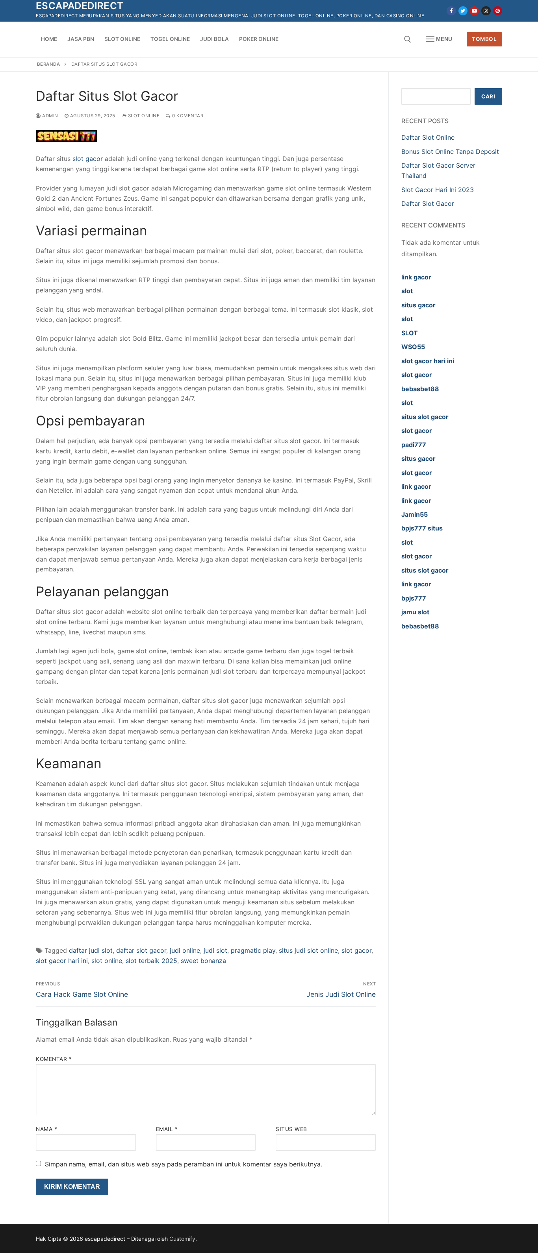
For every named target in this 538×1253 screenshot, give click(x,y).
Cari (488, 96)
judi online (185, 950)
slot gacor (87, 159)
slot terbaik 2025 (151, 961)
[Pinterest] (497, 10)
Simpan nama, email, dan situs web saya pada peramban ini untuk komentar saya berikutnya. (183, 1164)
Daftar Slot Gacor (427, 203)
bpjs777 (413, 598)
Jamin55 (414, 514)
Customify (182, 1238)
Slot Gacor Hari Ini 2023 (437, 190)
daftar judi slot (91, 950)
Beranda (48, 64)
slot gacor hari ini (62, 961)
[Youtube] (474, 10)
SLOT (409, 333)
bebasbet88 (420, 389)
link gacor (416, 277)
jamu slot (415, 612)
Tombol (484, 39)
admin (49, 115)
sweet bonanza (203, 961)
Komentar (54, 1059)
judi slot (215, 950)
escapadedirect (80, 5)
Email (167, 1129)
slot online (106, 961)
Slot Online (143, 115)
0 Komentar (187, 115)
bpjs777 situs (422, 528)
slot (407, 291)
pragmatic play (253, 950)
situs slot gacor (425, 417)
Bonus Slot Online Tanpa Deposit (450, 151)
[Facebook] (451, 10)
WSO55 (413, 347)
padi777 (413, 445)
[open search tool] (407, 39)
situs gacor (418, 305)
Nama (46, 1129)
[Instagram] (485, 10)
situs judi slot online (308, 950)
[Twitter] (463, 10)
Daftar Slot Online (428, 137)
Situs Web (291, 1129)
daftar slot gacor (141, 950)
